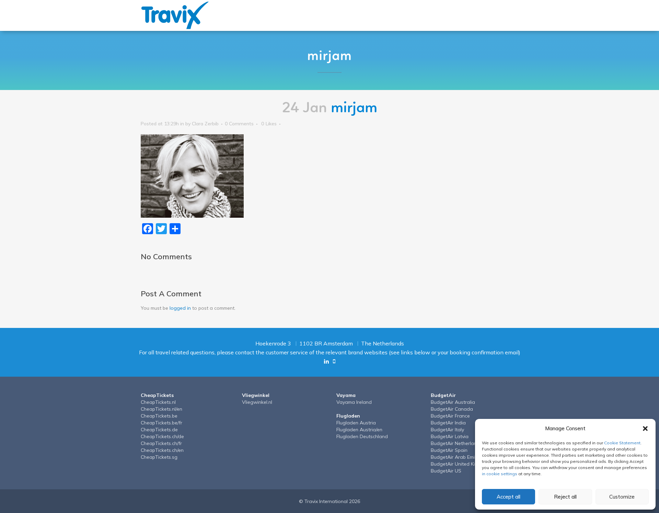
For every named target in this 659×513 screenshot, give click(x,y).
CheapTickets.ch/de (162, 436)
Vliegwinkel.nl (257, 402)
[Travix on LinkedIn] (326, 361)
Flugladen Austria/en (359, 429)
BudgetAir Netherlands (456, 443)
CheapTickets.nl (158, 402)
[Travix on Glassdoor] (334, 361)
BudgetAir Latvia (450, 436)
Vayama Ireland (354, 402)
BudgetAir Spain (449, 450)
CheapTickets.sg (159, 457)
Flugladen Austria (356, 423)
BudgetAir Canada (452, 409)
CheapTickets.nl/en (161, 409)
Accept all (508, 496)
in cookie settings (499, 473)
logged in (180, 308)
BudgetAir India (448, 423)
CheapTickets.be (159, 416)
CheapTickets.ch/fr (161, 443)
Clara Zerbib (205, 124)
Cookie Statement (622, 442)
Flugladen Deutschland (362, 436)
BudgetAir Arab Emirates (458, 457)
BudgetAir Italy (447, 429)
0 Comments (239, 124)
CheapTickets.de (159, 429)
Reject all (565, 496)
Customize (622, 496)
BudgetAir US (446, 471)
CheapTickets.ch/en (162, 450)
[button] (645, 428)
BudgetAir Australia (453, 402)
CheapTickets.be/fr (161, 423)
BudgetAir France (450, 416)
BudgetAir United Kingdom (460, 464)
